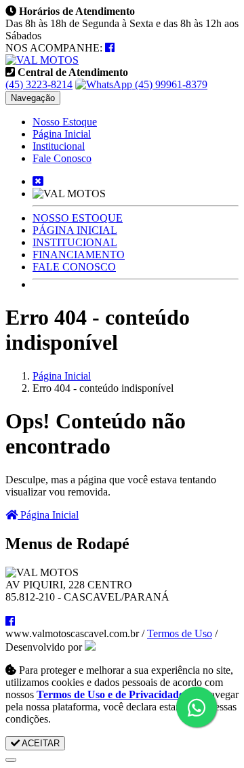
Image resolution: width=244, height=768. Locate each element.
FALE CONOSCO (74, 266)
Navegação (33, 98)
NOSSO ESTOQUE (78, 218)
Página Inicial (62, 134)
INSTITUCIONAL (75, 242)
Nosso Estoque (65, 121)
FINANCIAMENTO (79, 254)
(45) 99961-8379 (169, 84)
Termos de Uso (179, 633)
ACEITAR (40, 743)
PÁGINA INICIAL (75, 230)
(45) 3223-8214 (39, 84)
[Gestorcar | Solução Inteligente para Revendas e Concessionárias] (90, 647)
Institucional (59, 146)
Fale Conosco (62, 158)
